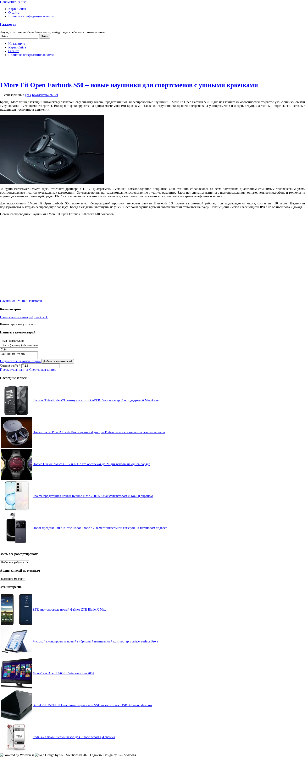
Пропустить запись (13, 2)
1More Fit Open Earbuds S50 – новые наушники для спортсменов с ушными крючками (129, 85)
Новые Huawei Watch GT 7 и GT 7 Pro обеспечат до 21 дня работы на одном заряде (91, 464)
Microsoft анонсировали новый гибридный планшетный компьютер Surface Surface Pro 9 (95, 641)
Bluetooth (35, 301)
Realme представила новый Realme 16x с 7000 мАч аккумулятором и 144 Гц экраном (93, 496)
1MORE (21, 301)
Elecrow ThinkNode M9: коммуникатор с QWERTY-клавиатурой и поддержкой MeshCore (96, 400)
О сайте (13, 12)
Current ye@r (10, 365)
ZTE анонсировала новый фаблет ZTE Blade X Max (69, 609)
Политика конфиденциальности (31, 16)
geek (28, 95)
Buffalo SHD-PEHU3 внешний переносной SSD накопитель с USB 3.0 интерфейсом (92, 705)
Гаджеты (8, 24)
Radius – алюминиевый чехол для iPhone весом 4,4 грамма (74, 737)
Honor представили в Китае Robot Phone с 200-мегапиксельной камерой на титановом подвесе (100, 528)
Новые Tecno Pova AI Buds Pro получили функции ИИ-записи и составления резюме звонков (99, 432)
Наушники (7, 301)
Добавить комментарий (57, 361)
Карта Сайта (17, 9)
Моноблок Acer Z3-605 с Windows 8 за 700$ (63, 673)
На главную (16, 43)
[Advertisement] (152, 70)
